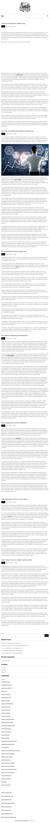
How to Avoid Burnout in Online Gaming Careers (13, 251)
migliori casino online (5, 700)
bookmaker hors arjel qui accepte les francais (10, 750)
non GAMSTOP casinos (6, 684)
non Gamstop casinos (5, 681)
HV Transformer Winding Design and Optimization (14, 335)
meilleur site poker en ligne (6, 756)
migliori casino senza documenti (7, 744)
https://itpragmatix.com (6, 813)
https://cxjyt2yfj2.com (6, 792)
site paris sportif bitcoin (6, 775)
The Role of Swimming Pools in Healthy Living (13, 23)
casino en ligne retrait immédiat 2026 (8, 769)
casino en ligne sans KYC (6, 688)
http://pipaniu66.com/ (6, 799)
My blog (3, 26)
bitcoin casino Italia (5, 734)
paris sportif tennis (5, 747)
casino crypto (4, 781)
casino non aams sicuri (6, 694)
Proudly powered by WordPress (21, 820)
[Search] (47, 15)
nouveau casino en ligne (6, 697)
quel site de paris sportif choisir (7, 719)
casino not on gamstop (5, 778)
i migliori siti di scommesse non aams (9, 741)
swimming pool (19, 74)
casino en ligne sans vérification (7, 753)
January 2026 (4, 672)
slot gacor (10, 516)
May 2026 (3, 668)
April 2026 (3, 670)
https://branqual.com (6, 810)
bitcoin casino (4, 691)
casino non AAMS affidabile (7, 703)
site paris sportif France (6, 759)
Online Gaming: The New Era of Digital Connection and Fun (16, 560)
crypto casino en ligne (5, 784)
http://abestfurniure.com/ (7, 796)
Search (2, 633)
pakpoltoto (18, 438)
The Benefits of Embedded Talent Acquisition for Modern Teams (17, 131)
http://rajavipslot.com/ (6, 806)
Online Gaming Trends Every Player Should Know (14, 422)
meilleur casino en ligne (6, 731)
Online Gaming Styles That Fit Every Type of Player (14, 499)
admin (15, 26)
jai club (17, 266)
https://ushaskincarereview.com (8, 817)
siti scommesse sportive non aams (8, 725)
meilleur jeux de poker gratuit (7, 722)
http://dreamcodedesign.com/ (8, 803)
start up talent (18, 179)
